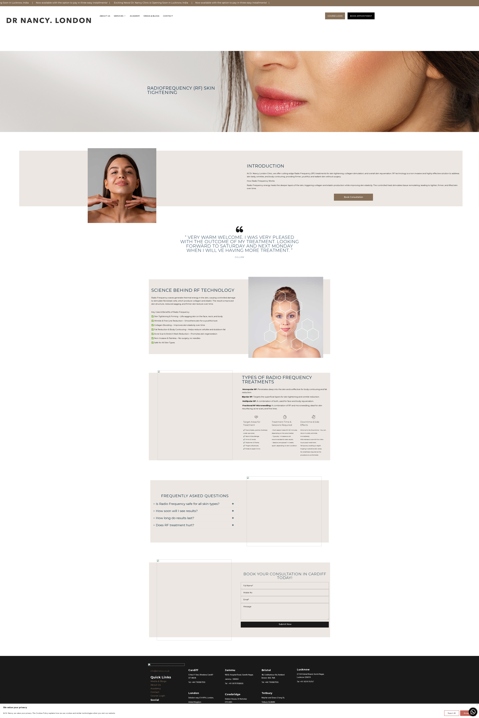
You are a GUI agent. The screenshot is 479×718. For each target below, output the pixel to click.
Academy (156, 688)
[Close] (477, 704)
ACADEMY (135, 16)
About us (156, 685)
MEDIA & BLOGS (151, 16)
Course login (158, 696)
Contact (155, 692)
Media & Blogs (159, 681)
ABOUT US (105, 16)
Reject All (452, 713)
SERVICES (118, 16)
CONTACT (168, 16)
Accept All (468, 713)
